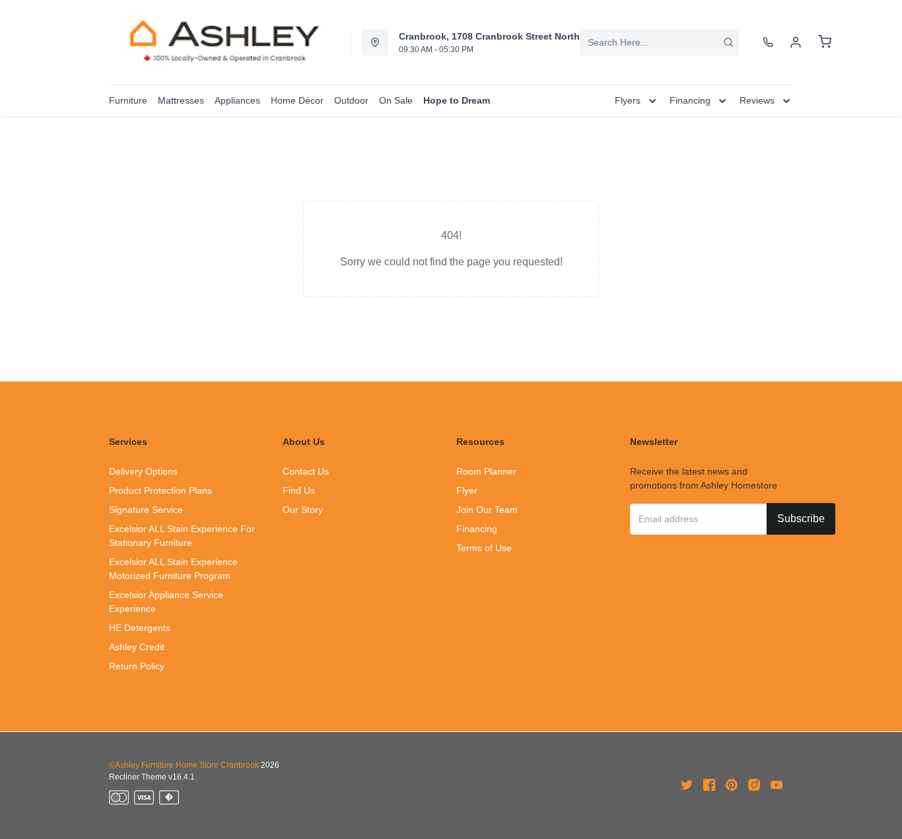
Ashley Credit (136, 647)
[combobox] (659, 42)
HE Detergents (139, 627)
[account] (795, 42)
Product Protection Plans (160, 490)
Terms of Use (484, 548)
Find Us (299, 490)
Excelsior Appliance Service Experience (166, 601)
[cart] (824, 42)
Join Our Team (487, 509)
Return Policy (136, 666)
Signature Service (146, 509)
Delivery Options (143, 471)
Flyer (466, 490)
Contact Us (306, 471)
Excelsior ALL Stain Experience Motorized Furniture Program (173, 568)
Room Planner (486, 471)
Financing (476, 528)
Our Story (303, 509)
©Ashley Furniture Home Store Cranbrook (184, 765)
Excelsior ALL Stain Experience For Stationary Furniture (182, 535)
